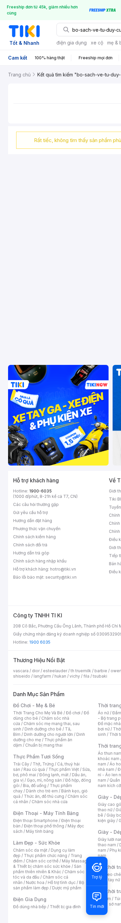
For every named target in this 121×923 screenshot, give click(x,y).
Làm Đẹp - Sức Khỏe (36, 843)
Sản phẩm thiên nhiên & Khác (47, 869)
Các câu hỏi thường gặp (36, 504)
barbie (100, 670)
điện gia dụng (71, 42)
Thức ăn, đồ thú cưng (44, 796)
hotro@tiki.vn (63, 569)
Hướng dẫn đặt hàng (32, 520)
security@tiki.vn (61, 577)
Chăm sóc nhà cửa (50, 801)
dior (36, 670)
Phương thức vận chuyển (37, 528)
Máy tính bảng (39, 831)
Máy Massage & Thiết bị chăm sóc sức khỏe (51, 863)
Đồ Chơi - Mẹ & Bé (34, 705)
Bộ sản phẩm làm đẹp (48, 885)
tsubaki (100, 676)
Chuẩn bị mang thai (44, 745)
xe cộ (97, 42)
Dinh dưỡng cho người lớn (48, 734)
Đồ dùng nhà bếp (29, 906)
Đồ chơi (73, 712)
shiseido (21, 676)
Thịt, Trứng (43, 763)
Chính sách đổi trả (30, 544)
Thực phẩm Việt (63, 769)
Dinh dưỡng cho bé (43, 728)
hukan (60, 676)
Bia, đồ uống (34, 785)
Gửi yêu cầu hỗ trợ (30, 512)
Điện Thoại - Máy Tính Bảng (46, 813)
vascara (21, 670)
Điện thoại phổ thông (44, 825)
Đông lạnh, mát (54, 774)
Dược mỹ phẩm (66, 887)
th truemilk (81, 670)
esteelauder (55, 670)
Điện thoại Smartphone (35, 820)
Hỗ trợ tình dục (62, 882)
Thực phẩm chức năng (45, 855)
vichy (75, 676)
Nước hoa (35, 882)
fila (86, 676)
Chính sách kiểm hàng (34, 536)
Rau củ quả (34, 769)
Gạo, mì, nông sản (44, 780)
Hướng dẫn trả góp (31, 552)
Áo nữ (103, 712)
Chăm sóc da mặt (30, 850)
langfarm (42, 676)
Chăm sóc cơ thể (42, 860)
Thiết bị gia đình (65, 906)
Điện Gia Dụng (29, 899)
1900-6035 (40, 490)
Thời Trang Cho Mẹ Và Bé (38, 712)
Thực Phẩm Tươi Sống (38, 756)
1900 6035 (39, 642)
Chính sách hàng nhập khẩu (40, 560)
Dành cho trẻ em (42, 790)
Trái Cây (21, 763)
